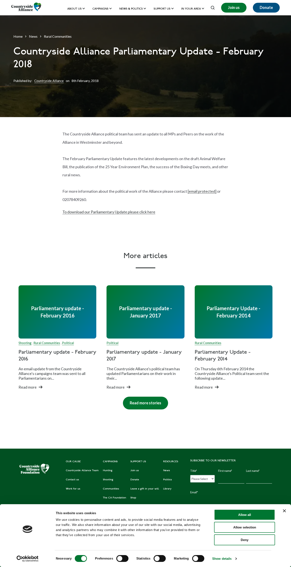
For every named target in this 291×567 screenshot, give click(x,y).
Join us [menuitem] (134, 470)
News (33, 36)
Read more (28, 387)
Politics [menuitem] (167, 479)
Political (68, 343)
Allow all (244, 515)
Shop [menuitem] (133, 498)
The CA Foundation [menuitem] (114, 498)
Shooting (25, 343)
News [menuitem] (166, 470)
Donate (266, 7)
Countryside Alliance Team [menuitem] (82, 470)
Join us (234, 7)
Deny (244, 540)
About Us (74, 9)
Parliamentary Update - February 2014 (223, 356)
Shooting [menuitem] (108, 479)
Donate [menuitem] (134, 479)
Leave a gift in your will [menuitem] (144, 489)
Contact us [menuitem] (72, 479)
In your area (191, 9)
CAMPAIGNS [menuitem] (110, 461)
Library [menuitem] (167, 489)
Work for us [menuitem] (73, 489)
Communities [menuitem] (111, 489)
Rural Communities (58, 36)
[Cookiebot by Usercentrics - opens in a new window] (27, 559)
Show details (222, 558)
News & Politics (131, 9)
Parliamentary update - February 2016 (57, 356)
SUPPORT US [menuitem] (138, 461)
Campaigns (100, 9)
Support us (162, 9)
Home (18, 36)
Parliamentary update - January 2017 (144, 356)
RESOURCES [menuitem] (170, 461)
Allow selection (244, 527)
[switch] (122, 558)
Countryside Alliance (49, 81)
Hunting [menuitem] (107, 470)
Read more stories (142, 401)
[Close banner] (284, 510)
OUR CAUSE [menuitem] (73, 461)
